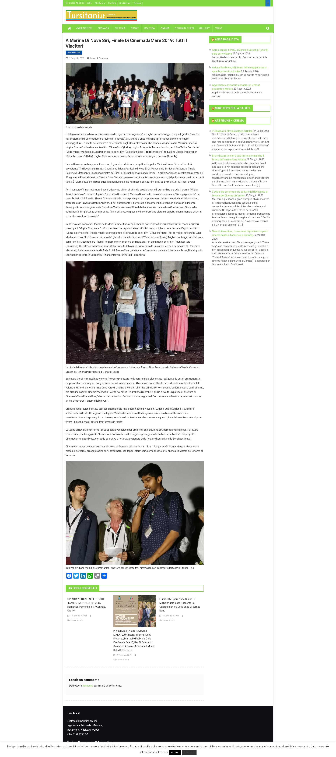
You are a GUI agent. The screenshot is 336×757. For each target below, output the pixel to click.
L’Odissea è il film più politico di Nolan (232, 130)
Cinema (164, 28)
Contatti (112, 3)
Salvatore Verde (75, 620)
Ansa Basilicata (227, 39)
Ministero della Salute (232, 108)
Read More (189, 753)
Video (218, 28)
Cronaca (103, 28)
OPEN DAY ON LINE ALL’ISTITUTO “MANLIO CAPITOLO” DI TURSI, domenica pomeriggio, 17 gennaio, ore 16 (86, 605)
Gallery (204, 28)
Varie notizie (84, 28)
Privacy (137, 3)
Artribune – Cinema (229, 120)
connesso (87, 685)
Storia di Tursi (184, 28)
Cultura (120, 28)
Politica (149, 28)
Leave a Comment (99, 58)
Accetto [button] (174, 753)
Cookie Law (124, 3)
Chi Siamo (100, 3)
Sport (135, 28)
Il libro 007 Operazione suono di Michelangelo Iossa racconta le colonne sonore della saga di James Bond (179, 605)
